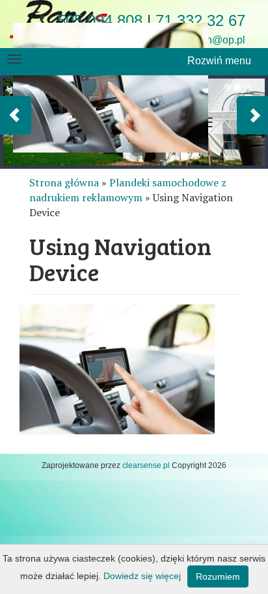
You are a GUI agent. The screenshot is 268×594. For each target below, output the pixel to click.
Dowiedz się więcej (142, 576)
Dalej (252, 115)
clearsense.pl (146, 465)
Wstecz (15, 115)
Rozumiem (218, 576)
